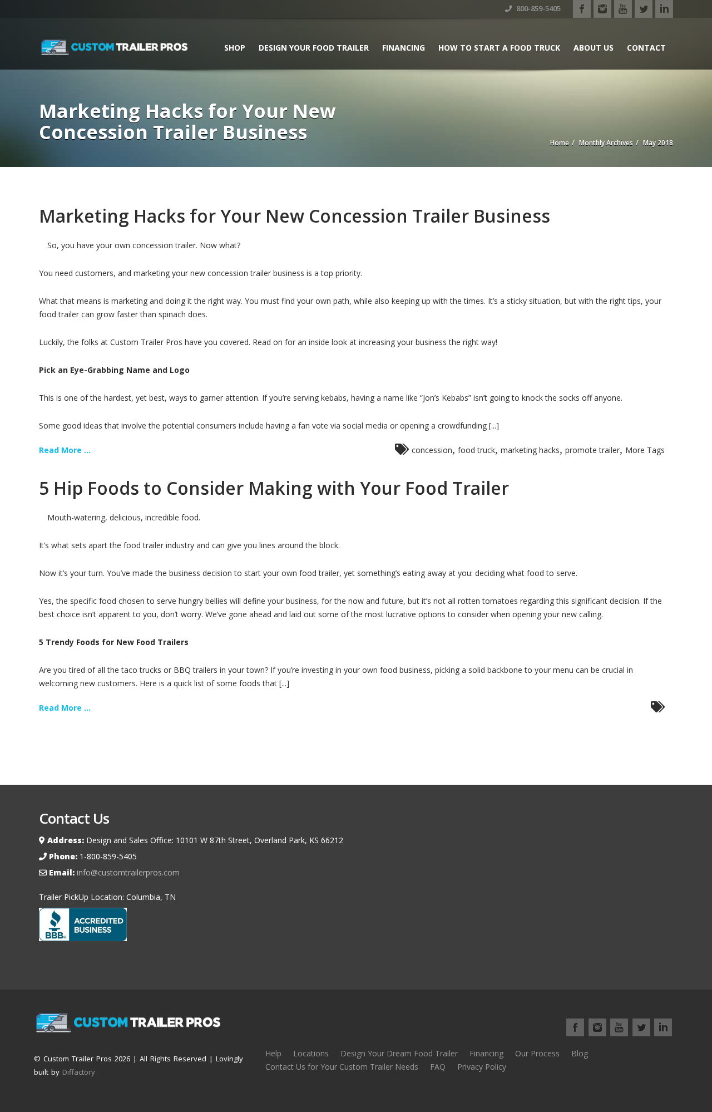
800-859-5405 (538, 8)
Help (273, 1053)
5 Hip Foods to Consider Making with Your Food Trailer (274, 488)
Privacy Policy (481, 1066)
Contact (646, 47)
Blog (579, 1053)
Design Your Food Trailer (314, 47)
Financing (403, 47)
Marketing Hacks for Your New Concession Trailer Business (294, 216)
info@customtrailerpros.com (127, 872)
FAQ (438, 1066)
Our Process (537, 1053)
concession (432, 450)
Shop (234, 47)
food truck (476, 450)
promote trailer (592, 450)
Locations (311, 1053)
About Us (593, 47)
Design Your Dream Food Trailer (399, 1053)
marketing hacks (530, 450)
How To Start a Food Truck (499, 47)
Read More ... (65, 450)
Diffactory (78, 1072)
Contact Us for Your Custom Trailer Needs (341, 1066)
